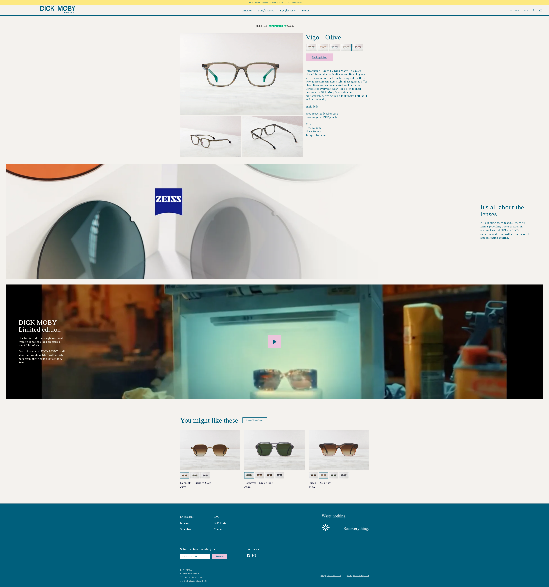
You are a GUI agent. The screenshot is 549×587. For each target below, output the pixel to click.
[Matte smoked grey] (334, 47)
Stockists (185, 529)
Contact (218, 529)
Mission (185, 523)
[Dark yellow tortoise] (311, 47)
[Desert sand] (323, 47)
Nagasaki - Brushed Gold (195, 482)
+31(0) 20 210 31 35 (331, 575)
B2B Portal (220, 523)
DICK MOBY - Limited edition (40, 326)
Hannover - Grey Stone (258, 482)
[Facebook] (248, 555)
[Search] (533, 10)
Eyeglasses (187, 516)
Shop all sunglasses (254, 420)
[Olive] (346, 47)
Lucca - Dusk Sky (320, 482)
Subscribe (219, 556)
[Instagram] (254, 555)
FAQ (216, 516)
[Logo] (58, 10)
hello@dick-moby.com (358, 575)
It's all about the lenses (502, 210)
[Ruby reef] (357, 47)
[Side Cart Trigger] (540, 10)
